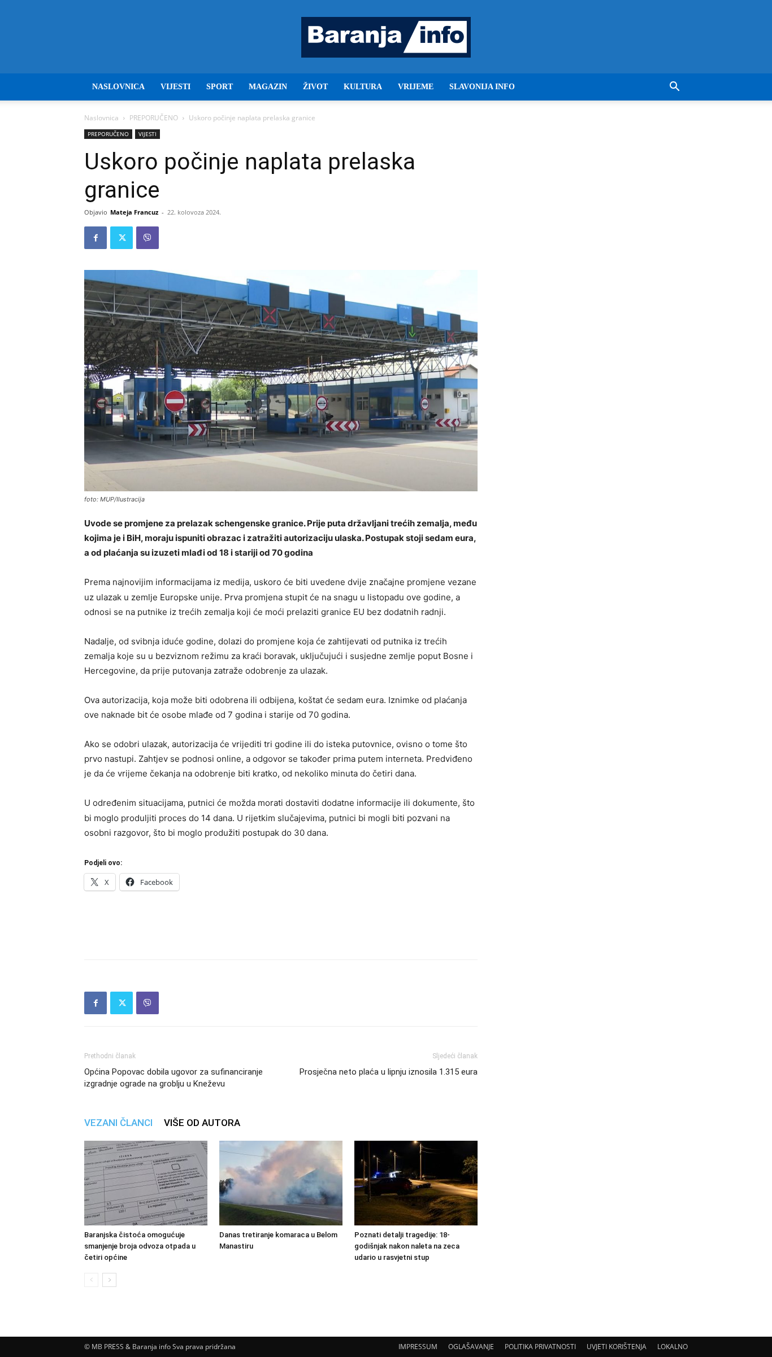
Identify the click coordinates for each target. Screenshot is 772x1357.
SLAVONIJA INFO (482, 86)
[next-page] (109, 1280)
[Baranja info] (386, 37)
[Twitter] (121, 237)
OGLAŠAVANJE (471, 1346)
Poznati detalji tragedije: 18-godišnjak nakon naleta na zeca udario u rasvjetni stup (406, 1246)
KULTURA (363, 86)
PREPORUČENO (153, 118)
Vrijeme (415, 86)
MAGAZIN (268, 86)
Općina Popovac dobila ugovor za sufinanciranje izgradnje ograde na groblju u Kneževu (173, 1078)
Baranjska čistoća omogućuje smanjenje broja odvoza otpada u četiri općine (140, 1246)
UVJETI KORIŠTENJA (617, 1346)
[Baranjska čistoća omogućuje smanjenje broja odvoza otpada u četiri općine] (145, 1183)
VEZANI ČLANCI (118, 1122)
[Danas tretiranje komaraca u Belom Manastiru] (280, 1183)
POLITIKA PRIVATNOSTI (540, 1346)
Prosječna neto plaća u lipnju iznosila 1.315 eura (389, 1072)
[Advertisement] (281, 922)
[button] (674, 87)
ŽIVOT (315, 86)
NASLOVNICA (118, 86)
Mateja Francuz (134, 212)
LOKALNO (672, 1346)
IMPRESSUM (417, 1346)
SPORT (219, 86)
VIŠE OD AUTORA (202, 1122)
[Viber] (147, 237)
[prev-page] (91, 1280)
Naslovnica (101, 118)
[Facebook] (95, 237)
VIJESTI (175, 86)
